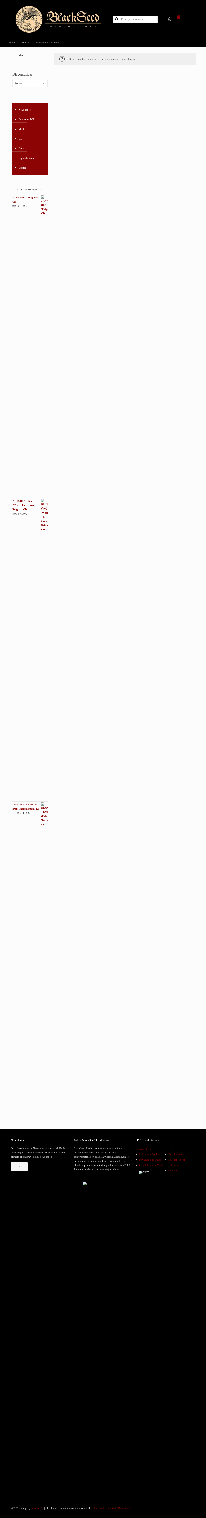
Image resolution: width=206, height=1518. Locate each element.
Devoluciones (175, 1154)
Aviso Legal (145, 1148)
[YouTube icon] (181, 1508)
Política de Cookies (150, 1154)
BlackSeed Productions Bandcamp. (111, 1508)
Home (11, 42)
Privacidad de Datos (150, 1159)
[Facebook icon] (177, 1508)
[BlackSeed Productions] (58, 19)
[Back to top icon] (186, 1510)
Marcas (25, 42)
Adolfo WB (37, 1508)
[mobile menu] (190, 19)
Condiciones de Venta (151, 1165)
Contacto (173, 1170)
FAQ (170, 1148)
